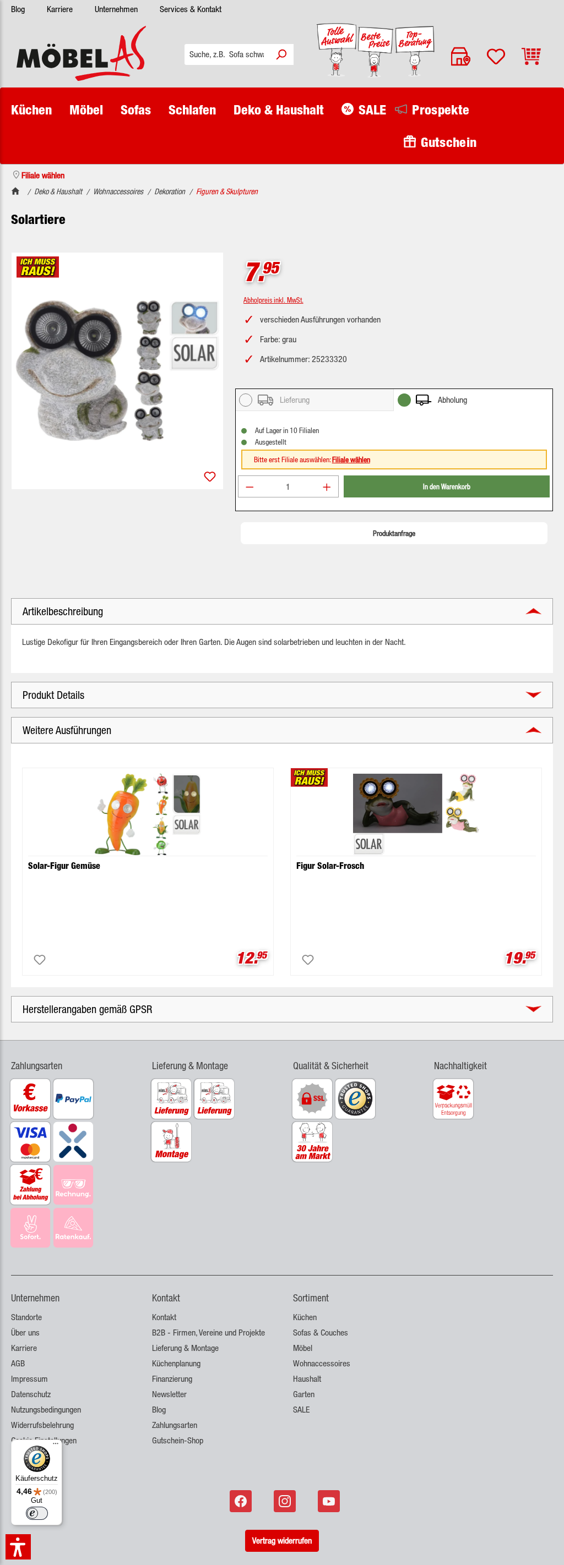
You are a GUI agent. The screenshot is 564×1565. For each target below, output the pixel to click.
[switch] (37, 1513)
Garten (303, 1394)
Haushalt (307, 1379)
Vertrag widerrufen (282, 1540)
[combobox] (227, 54)
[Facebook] (242, 1501)
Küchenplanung (176, 1363)
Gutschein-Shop (177, 1440)
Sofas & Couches (320, 1332)
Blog (18, 9)
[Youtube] (330, 1501)
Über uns (25, 1332)
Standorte (26, 1317)
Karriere (60, 9)
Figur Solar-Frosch (330, 866)
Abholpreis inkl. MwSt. (273, 299)
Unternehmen (116, 9)
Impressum (29, 1379)
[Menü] (55, 1446)
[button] (70, 1059)
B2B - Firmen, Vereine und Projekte (208, 1332)
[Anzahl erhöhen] (327, 486)
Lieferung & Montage (185, 1348)
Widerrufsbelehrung (42, 1425)
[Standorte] (460, 56)
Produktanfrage (394, 533)
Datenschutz (31, 1394)
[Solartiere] (117, 370)
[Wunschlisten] (496, 56)
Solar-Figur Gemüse (64, 866)
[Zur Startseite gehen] (81, 53)
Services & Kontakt (190, 9)
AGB (18, 1363)
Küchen (305, 1317)
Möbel (302, 1348)
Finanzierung (172, 1379)
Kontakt (164, 1317)
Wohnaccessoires (321, 1363)
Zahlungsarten (174, 1425)
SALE (301, 1409)
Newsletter (169, 1394)
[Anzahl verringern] (249, 486)
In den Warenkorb (446, 486)
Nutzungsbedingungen (46, 1409)
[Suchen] (281, 54)
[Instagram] (286, 1501)
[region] (117, 371)
